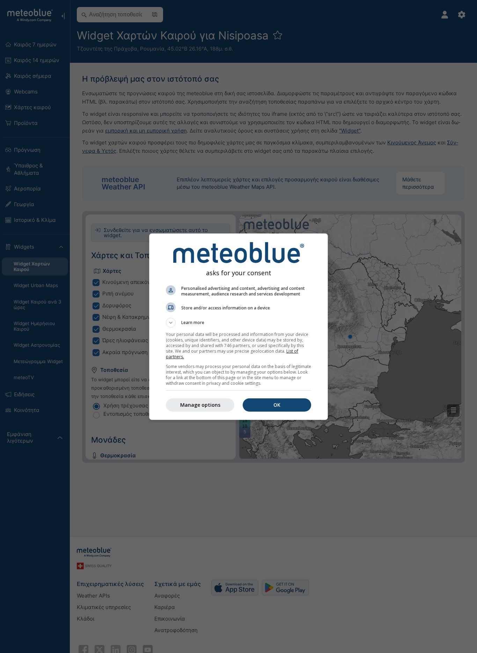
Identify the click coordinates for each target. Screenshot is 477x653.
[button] (238, 323)
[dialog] (238, 326)
